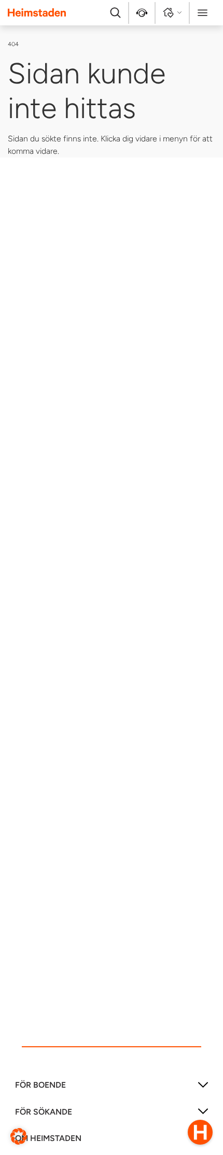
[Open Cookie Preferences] (18, 1135)
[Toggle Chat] (200, 1132)
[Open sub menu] (203, 1088)
